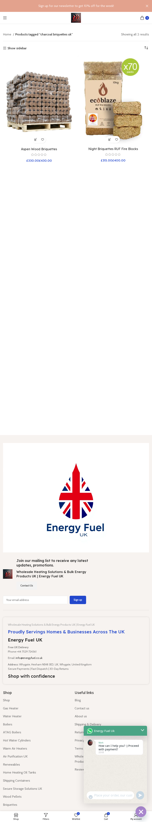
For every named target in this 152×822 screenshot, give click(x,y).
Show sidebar (17, 48)
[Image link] (76, 497)
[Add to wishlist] (42, 139)
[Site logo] (76, 17)
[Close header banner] (147, 6)
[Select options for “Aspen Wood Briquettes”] (35, 139)
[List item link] (36, 700)
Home (7, 34)
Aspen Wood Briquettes (39, 149)
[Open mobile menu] (5, 18)
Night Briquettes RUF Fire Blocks (113, 149)
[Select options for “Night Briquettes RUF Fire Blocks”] (109, 139)
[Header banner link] (70, 6)
